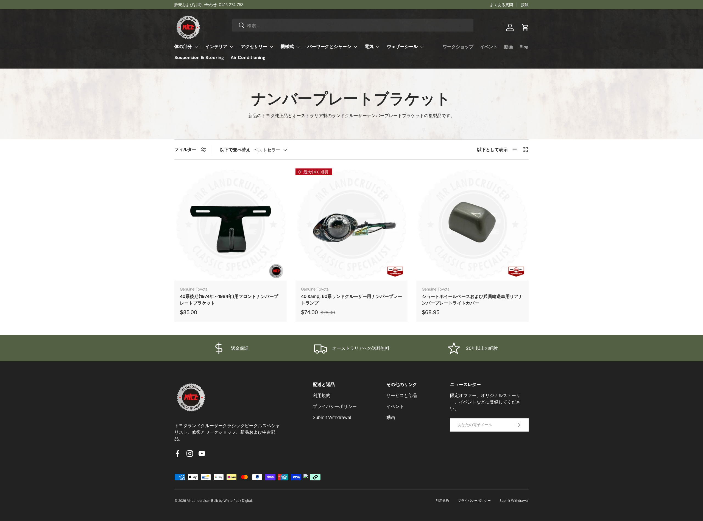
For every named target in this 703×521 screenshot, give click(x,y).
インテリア (216, 46)
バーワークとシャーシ (329, 46)
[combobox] (352, 25)
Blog (524, 47)
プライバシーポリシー (335, 406)
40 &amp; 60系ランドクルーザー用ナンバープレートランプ (351, 300)
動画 (508, 47)
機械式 (287, 46)
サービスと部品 (401, 395)
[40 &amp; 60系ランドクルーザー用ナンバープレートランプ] (351, 224)
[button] (525, 27)
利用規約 (321, 395)
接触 (525, 4)
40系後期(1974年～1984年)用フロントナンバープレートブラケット (229, 300)
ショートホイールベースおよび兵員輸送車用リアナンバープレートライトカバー (472, 300)
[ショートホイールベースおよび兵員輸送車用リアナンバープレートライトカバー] (472, 224)
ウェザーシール (402, 46)
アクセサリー (254, 46)
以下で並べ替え (235, 149)
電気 (369, 46)
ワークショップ (458, 47)
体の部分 (183, 46)
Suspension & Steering (199, 57)
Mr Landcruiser (198, 501)
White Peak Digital (238, 501)
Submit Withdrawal (332, 417)
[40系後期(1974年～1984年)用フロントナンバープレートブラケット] (230, 224)
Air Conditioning (248, 57)
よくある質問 (501, 4)
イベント (489, 47)
